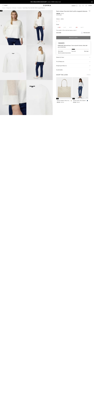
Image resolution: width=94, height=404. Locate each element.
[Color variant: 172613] (87, 100)
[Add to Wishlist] (89, 11)
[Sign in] (80, 5)
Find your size (86, 32)
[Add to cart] (70, 95)
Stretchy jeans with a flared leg (79, 100)
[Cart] (86, 5)
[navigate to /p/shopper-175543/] (64, 88)
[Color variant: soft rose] (59, 21)
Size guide (58, 32)
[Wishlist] (83, 5)
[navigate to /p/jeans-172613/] (80, 88)
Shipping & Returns (61, 65)
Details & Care (60, 57)
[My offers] (91, 2)
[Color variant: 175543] (71, 100)
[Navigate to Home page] (47, 5)
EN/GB (90, 5)
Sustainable (59, 69)
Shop (5, 5)
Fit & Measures (60, 61)
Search (73, 5)
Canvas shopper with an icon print (63, 100)
